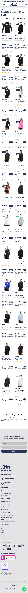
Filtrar (6, 18)
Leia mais (14, 422)
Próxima (20, 409)
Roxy (9, 420)
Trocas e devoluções (5, 501)
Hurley (6, 420)
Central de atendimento (6, 505)
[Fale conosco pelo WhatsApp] (24, 589)
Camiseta (3, 530)
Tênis (2, 529)
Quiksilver (3, 420)
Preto (2, 534)
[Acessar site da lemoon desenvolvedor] (11, 588)
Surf (9, 9)
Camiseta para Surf (14, 9)
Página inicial (4, 9)
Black (2, 527)
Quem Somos (4, 490)
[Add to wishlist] (24, 184)
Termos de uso (4, 495)
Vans (2, 535)
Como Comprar (4, 492)
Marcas (2, 506)
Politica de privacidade (6, 493)
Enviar (14, 451)
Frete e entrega (4, 503)
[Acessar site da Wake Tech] (20, 588)
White (2, 532)
